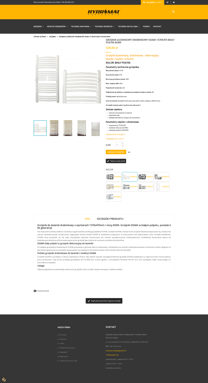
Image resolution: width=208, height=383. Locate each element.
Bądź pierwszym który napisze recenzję (104, 301)
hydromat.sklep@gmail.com (116, 351)
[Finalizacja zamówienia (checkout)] (167, 2)
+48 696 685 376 (67, 2)
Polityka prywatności (67, 348)
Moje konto (63, 356)
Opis (87, 218)
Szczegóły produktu (110, 218)
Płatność (62, 339)
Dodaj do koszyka (116, 152)
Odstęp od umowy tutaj (68, 361)
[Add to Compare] (129, 152)
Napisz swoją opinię (116, 161)
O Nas (61, 343)
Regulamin (63, 352)
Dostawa (62, 335)
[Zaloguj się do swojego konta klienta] (173, 2)
